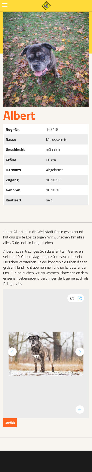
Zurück (10, 422)
